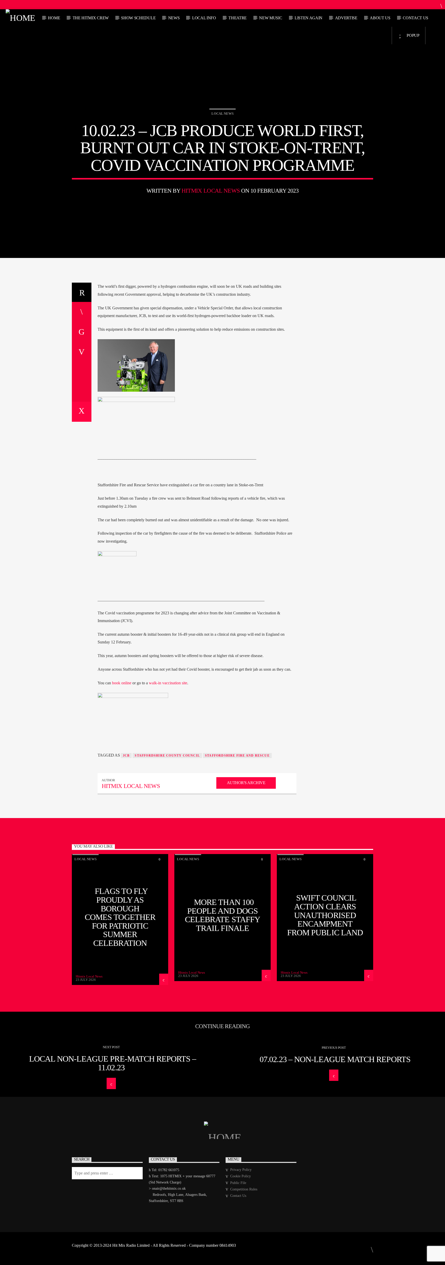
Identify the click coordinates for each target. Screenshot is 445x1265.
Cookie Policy (240, 1176)
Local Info (204, 18)
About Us (380, 18)
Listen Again (308, 18)
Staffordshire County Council (167, 755)
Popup (413, 35)
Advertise (346, 18)
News (174, 18)
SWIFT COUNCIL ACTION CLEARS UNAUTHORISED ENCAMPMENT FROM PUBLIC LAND (325, 915)
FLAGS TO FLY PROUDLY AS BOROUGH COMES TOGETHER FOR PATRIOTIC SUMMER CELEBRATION (120, 917)
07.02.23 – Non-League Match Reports (335, 1059)
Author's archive (246, 782)
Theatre (237, 18)
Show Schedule (138, 18)
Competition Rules (243, 1189)
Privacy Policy (241, 1170)
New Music (270, 18)
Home (54, 18)
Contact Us (415, 18)
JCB (126, 755)
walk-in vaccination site (168, 683)
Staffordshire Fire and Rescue (237, 755)
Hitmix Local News (211, 190)
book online (121, 683)
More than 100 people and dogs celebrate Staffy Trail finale (222, 915)
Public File (238, 1183)
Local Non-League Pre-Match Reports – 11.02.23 (112, 1063)
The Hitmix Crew (91, 18)
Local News (222, 113)
